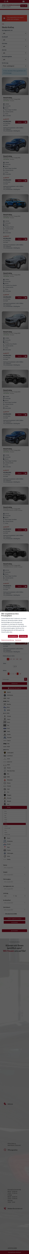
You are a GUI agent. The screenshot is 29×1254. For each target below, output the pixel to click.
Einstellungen (23, 636)
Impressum (18, 640)
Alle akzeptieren (13, 636)
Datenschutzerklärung (7, 640)
